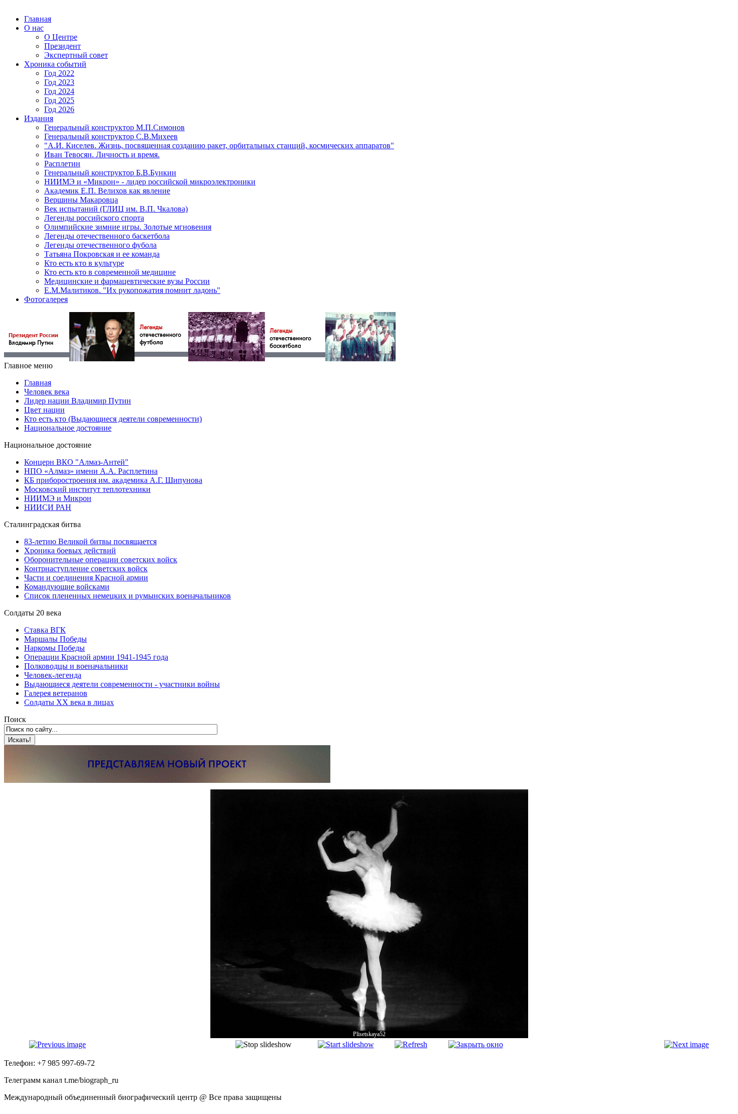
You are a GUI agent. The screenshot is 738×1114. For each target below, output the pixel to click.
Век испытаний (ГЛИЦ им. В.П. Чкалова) (116, 209)
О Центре (60, 37)
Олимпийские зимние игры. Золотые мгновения (127, 227)
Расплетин (62, 163)
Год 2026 (59, 109)
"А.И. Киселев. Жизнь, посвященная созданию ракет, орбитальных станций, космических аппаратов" (219, 145)
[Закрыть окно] (475, 1044)
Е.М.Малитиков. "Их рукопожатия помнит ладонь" (132, 290)
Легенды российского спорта (94, 218)
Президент (62, 46)
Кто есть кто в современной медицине (110, 272)
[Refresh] (411, 1044)
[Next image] (686, 1044)
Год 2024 (59, 91)
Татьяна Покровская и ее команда (102, 254)
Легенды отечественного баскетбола (107, 236)
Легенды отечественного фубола (100, 245)
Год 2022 (59, 73)
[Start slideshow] (346, 1044)
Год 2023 (59, 82)
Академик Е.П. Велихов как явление (107, 190)
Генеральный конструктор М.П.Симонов (114, 127)
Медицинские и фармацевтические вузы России (127, 281)
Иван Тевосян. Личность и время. (102, 154)
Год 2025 (59, 100)
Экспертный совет (76, 55)
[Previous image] (57, 1044)
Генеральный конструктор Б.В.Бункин (110, 172)
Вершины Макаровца (81, 199)
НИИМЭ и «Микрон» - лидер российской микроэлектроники (150, 181)
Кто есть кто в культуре (84, 263)
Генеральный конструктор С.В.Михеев (111, 136)
